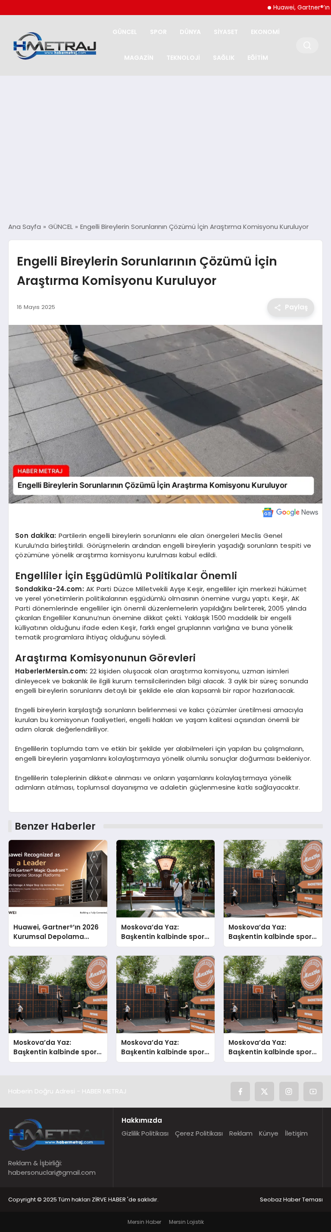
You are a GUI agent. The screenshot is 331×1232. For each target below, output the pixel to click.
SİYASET (226, 32)
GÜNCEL (124, 32)
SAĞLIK (223, 57)
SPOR (158, 32)
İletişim (296, 1133)
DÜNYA (190, 32)
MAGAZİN (138, 57)
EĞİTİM (257, 57)
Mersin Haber (144, 1222)
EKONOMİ (265, 32)
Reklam (241, 1133)
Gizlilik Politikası (145, 1133)
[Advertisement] (165, 149)
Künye (268, 1133)
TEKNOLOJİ (183, 57)
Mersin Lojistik (186, 1222)
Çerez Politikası (199, 1133)
